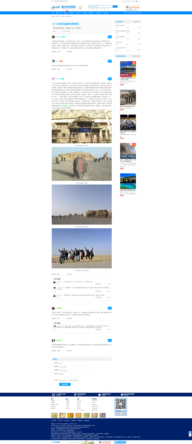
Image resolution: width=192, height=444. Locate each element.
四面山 (96, 9)
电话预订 (53, 400)
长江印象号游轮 (88, 438)
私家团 (66, 12)
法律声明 (73, 420)
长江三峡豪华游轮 (108, 437)
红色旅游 (71, 12)
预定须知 (86, 420)
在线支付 (79, 402)
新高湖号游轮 (96, 438)
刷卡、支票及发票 (80, 410)
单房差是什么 (94, 404)
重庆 (93, 9)
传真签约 (67, 402)
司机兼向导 (98, 12)
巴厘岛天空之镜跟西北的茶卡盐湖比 (123, 30)
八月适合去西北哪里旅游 (120, 36)
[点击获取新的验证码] (73, 380)
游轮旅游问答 (85, 437)
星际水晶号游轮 (72, 438)
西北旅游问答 (68, 16)
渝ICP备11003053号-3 (76, 428)
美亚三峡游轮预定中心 (67, 437)
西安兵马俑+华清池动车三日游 (127, 106)
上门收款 (79, 408)
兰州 (100, 9)
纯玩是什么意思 (95, 406)
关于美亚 (129, 1)
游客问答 (126, 12)
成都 (108, 9)
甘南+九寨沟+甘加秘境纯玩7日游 (128, 190)
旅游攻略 (139, 12)
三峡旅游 (84, 12)
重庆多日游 (59, 12)
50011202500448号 (61, 430)
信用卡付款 (79, 400)
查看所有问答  (137, 21)
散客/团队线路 (94, 410)
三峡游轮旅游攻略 (77, 437)
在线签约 (67, 404)
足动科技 (59, 437)
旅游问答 (58, 16)
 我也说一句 (98, 283)
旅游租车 (105, 12)
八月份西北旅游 (119, 42)
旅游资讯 (134, 12)
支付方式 (60, 420)
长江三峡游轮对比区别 (119, 437)
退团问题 (53, 408)
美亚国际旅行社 (66, 105)
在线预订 (53, 402)
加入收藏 (124, 1)
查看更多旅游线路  (136, 56)
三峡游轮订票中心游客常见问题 (96, 437)
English (133, 1)
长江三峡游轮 (128, 437)
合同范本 (67, 408)
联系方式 (67, 420)
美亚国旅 (53, 16)
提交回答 (65, 384)
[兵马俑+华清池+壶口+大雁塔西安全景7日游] (128, 130)
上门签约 (67, 406)
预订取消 (53, 406)
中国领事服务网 (70, 430)
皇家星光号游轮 (80, 438)
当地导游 (78, 12)
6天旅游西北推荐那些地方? (121, 47)
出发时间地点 (94, 400)
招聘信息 (80, 420)
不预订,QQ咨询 (54, 404)
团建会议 (91, 12)
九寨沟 (104, 9)
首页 (53, 12)
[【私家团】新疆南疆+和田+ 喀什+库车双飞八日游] (128, 76)
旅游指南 (130, 12)
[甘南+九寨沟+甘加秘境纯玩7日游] (128, 188)
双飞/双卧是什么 (95, 408)
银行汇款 (79, 406)
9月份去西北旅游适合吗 (120, 25)
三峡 (89, 9)
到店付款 (79, 404)
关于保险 (93, 402)
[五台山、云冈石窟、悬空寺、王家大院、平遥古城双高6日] (128, 158)
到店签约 (67, 400)
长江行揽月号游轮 (136, 437)
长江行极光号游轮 (55, 438)
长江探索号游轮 (64, 438)
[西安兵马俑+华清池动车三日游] (128, 105)
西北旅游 (63, 16)
